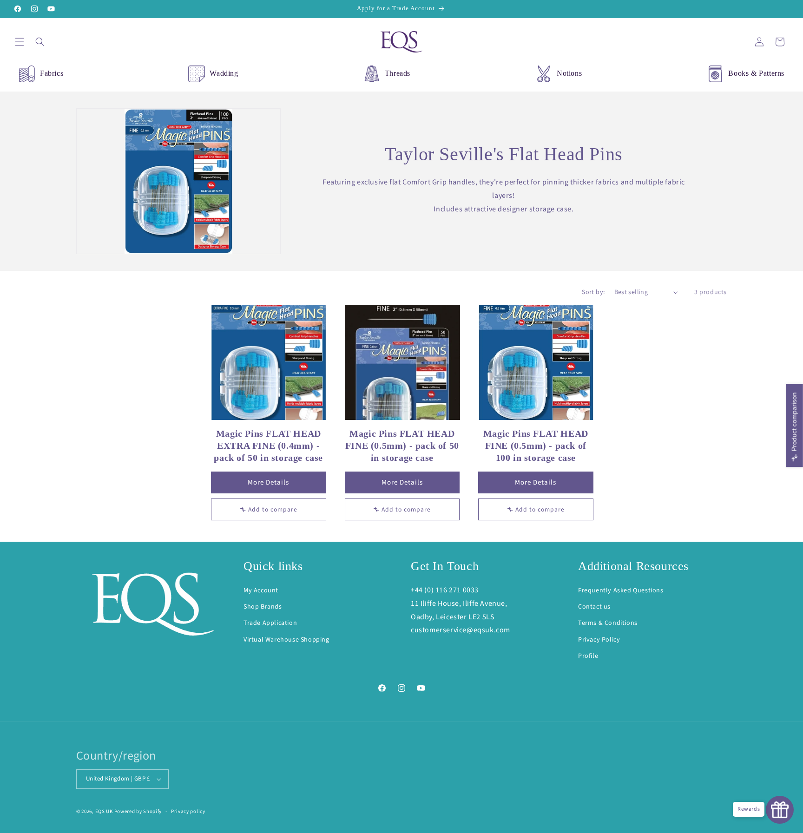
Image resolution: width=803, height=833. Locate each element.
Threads (397, 73)
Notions (569, 73)
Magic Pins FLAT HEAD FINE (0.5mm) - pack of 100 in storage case (535, 445)
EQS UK (104, 811)
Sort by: (593, 292)
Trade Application (270, 623)
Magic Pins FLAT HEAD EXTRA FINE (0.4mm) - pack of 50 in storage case (268, 445)
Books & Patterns (756, 73)
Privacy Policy (599, 639)
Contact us (594, 606)
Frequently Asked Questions (621, 590)
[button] (19, 42)
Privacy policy (188, 811)
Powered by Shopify (138, 811)
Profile (588, 656)
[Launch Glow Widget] (780, 810)
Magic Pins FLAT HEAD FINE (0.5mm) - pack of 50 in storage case (402, 445)
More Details (268, 482)
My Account (261, 590)
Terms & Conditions (608, 623)
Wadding (224, 73)
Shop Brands (263, 606)
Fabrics (51, 73)
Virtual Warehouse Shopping (286, 639)
